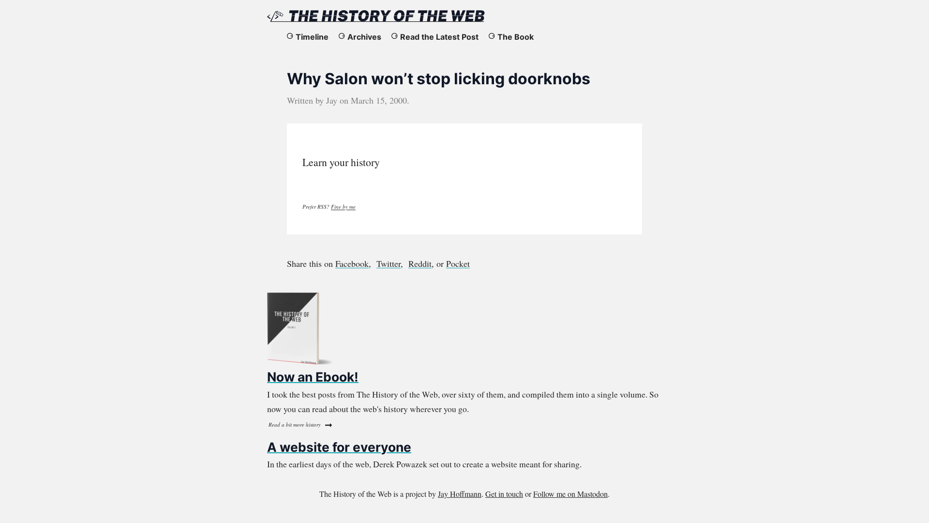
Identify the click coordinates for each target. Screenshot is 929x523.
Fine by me (343, 206)
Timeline (312, 37)
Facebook (352, 263)
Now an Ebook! (313, 377)
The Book (515, 37)
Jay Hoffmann (459, 494)
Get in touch (504, 494)
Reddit (420, 263)
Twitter (388, 263)
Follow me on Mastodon (570, 494)
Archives (364, 37)
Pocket (458, 263)
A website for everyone (339, 447)
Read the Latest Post (439, 37)
